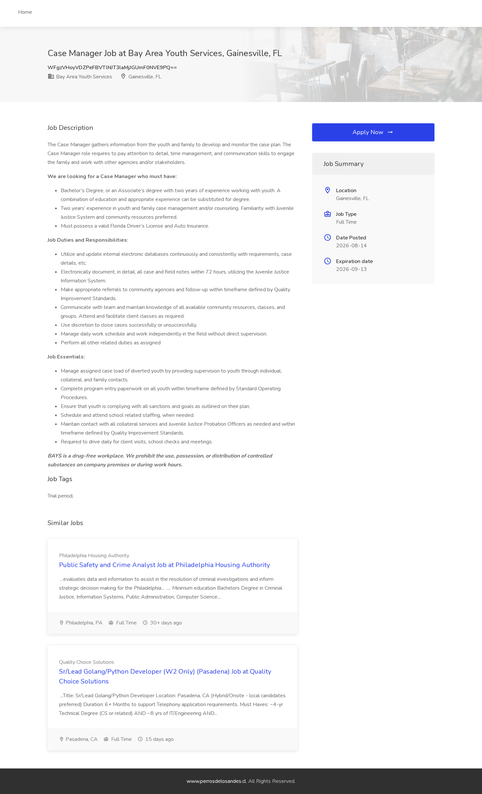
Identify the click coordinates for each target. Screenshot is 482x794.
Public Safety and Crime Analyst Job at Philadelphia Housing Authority (164, 564)
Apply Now (368, 132)
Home (25, 12)
